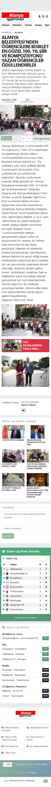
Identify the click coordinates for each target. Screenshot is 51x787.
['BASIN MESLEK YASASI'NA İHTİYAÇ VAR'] (38, 432)
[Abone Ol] (41, 138)
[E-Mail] (23, 411)
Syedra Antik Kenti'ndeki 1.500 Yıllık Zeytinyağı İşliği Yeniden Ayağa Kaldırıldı (37, 492)
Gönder (8, 536)
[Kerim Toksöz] (10, 402)
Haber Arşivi (10, 753)
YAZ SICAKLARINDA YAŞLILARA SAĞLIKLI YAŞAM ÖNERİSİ (37, 466)
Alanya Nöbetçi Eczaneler (10, 729)
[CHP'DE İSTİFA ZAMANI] (13, 432)
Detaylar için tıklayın (25, 617)
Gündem (17, 25)
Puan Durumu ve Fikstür (35, 738)
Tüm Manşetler (11, 746)
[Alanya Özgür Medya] (15, 16)
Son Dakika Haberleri (38, 746)
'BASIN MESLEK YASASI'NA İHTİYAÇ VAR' (36, 442)
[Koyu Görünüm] (40, 16)
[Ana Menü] (47, 16)
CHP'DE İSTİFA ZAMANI (13, 440)
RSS (9, 764)
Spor (47, 25)
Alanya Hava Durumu (39, 728)
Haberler (6, 33)
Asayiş (38, 25)
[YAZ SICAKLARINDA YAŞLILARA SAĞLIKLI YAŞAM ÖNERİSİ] (38, 456)
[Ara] (43, 16)
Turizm (28, 25)
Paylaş (8, 138)
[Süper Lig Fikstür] (47, 627)
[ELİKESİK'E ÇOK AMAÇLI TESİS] (13, 456)
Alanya (5, 25)
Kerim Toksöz (28, 405)
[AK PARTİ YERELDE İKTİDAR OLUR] (13, 479)
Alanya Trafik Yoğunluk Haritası (9, 738)
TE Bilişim (32, 773)
